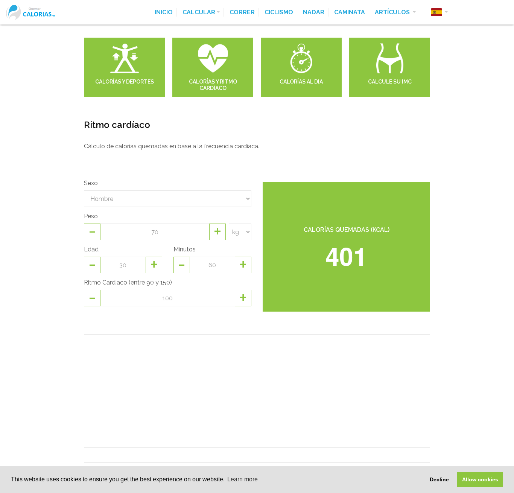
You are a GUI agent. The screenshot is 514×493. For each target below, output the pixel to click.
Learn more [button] (242, 479)
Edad (91, 249)
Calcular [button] (198, 12)
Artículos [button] (393, 12)
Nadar (313, 12)
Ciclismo (279, 12)
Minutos (184, 249)
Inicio (164, 12)
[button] (439, 12)
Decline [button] (439, 479)
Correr (242, 12)
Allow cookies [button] (480, 479)
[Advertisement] (257, 391)
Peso (91, 216)
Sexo (91, 183)
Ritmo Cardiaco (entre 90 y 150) (128, 282)
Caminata (349, 12)
